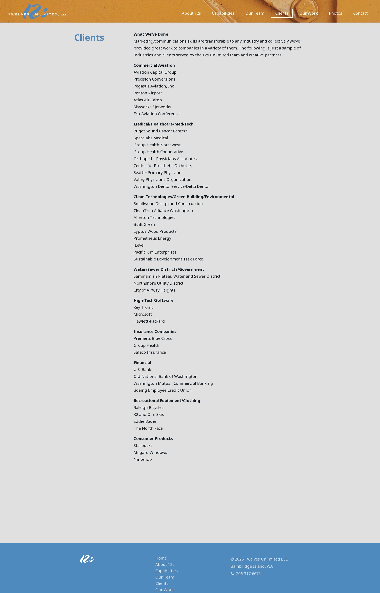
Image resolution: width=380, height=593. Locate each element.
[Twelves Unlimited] (37, 12)
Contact (360, 13)
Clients (281, 13)
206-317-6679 (248, 574)
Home (161, 558)
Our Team (254, 13)
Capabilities (223, 13)
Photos (335, 13)
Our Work (308, 13)
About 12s (191, 13)
